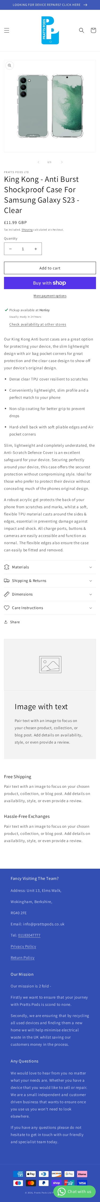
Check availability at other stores (37, 324)
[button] (7, 30)
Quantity (10, 238)
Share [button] (15, 622)
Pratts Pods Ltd (43, 1192)
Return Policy (23, 957)
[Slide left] (38, 162)
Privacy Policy (23, 946)
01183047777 (29, 935)
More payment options (50, 296)
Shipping (27, 229)
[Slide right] (62, 162)
